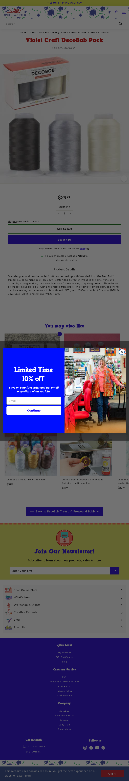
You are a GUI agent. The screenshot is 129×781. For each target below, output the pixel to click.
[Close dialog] (122, 352)
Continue (34, 410)
